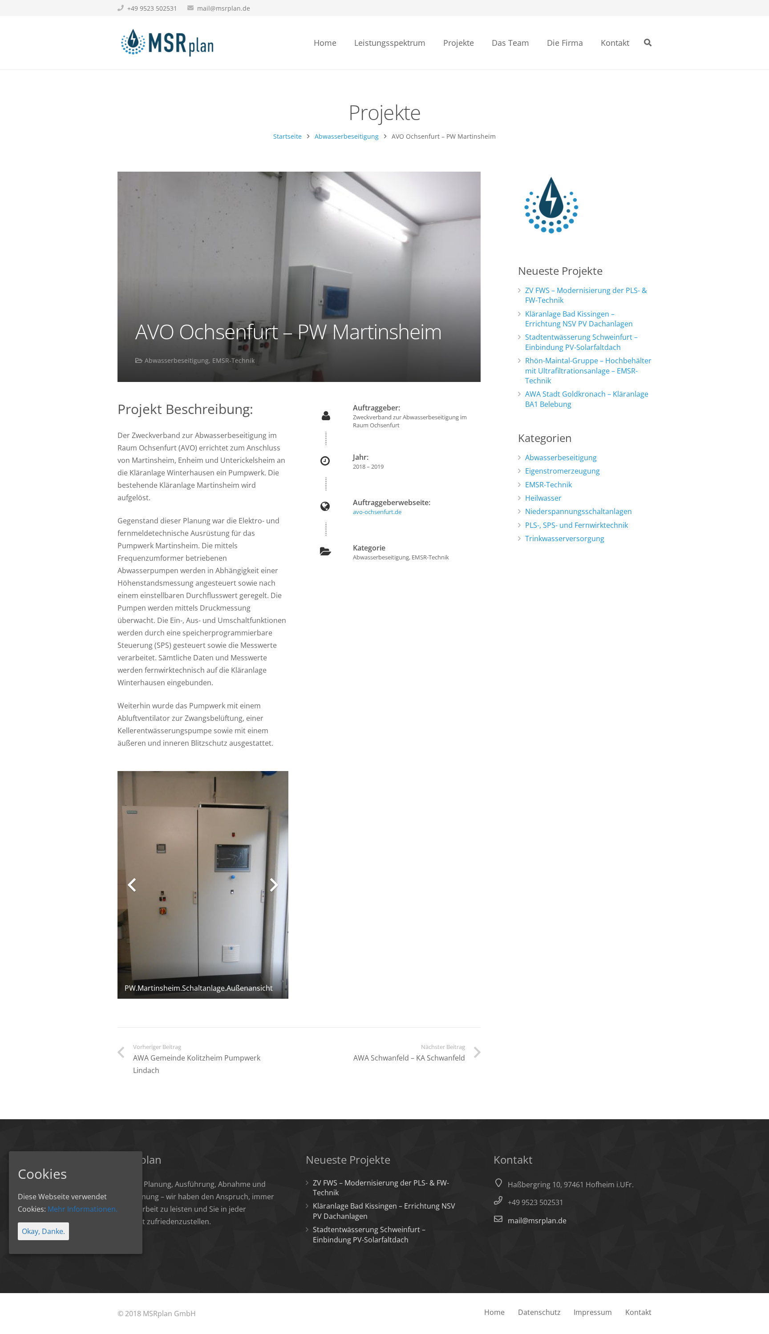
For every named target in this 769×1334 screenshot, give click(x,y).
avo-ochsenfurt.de (377, 512)
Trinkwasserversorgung (564, 538)
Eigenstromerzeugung (562, 471)
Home (494, 1312)
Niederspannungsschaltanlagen (578, 511)
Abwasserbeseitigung (347, 136)
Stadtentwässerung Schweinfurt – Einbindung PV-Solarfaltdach (581, 342)
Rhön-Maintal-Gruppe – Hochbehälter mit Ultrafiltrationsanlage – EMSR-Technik (588, 371)
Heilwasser (543, 498)
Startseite (287, 136)
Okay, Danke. (43, 1231)
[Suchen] (647, 43)
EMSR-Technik (233, 360)
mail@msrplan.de (223, 8)
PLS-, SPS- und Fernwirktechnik (576, 525)
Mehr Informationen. (82, 1209)
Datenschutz (539, 1312)
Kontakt (638, 1312)
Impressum (593, 1312)
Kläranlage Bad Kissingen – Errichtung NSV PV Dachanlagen (579, 319)
